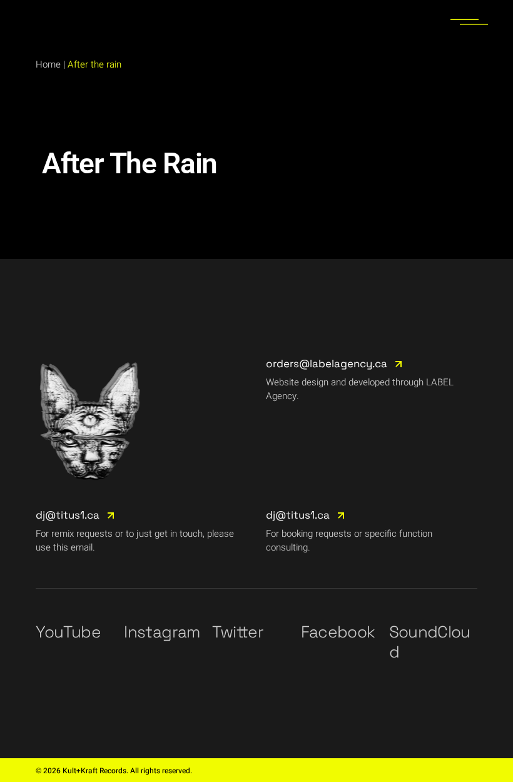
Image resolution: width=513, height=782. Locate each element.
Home (48, 64)
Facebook (338, 631)
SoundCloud (429, 642)
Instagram (162, 631)
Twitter (237, 631)
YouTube (68, 631)
